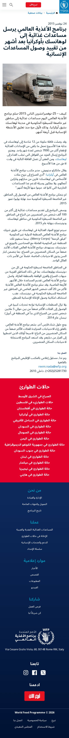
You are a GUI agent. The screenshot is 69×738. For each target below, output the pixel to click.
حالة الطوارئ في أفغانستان (34, 408)
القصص (34, 574)
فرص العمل (34, 606)
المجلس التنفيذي (23, 726)
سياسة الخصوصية (37, 720)
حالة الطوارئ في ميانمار (34, 463)
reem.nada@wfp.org (52, 367)
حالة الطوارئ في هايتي (34, 475)
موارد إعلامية (35, 561)
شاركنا (34, 599)
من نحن (34, 490)
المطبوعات (34, 581)
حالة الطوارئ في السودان (34, 427)
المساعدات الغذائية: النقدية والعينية (34, 529)
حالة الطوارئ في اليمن (34, 439)
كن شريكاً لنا (34, 613)
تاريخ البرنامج (34, 510)
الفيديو (34, 587)
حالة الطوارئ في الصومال (34, 433)
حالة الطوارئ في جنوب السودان (34, 451)
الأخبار (34, 568)
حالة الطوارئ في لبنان (34, 457)
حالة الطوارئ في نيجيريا (34, 469)
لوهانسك (61, 159)
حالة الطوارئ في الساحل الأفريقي (34, 420)
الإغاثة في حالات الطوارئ (34, 536)
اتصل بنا (17, 720)
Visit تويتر (43, 672)
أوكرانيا (50, 175)
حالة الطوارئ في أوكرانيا (34, 415)
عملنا (34, 522)
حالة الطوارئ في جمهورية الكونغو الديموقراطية (34, 445)
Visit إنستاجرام (25, 672)
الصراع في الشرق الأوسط (34, 396)
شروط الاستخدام (46, 726)
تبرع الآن (33, 5)
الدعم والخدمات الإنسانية (34, 542)
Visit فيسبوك (34, 672)
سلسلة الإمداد (34, 549)
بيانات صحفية (35, 13)
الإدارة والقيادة (34, 497)
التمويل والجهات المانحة (34, 504)
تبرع (54, 720)
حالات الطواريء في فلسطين (34, 402)
